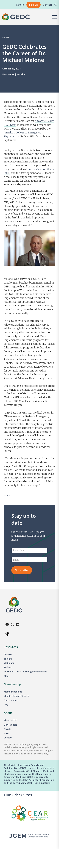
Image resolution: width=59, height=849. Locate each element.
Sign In (20, 4)
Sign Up (33, 4)
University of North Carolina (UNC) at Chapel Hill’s (29, 769)
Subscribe (21, 570)
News (5, 37)
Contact (47, 4)
